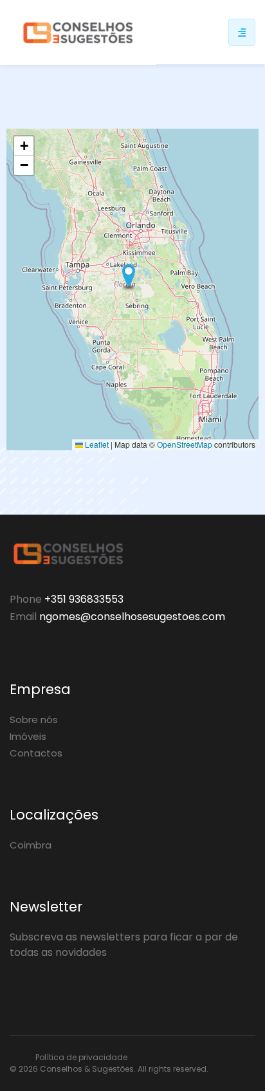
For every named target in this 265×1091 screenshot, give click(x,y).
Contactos (36, 753)
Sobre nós (34, 719)
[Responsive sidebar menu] (241, 32)
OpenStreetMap (184, 444)
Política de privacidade (81, 1057)
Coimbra (30, 845)
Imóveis (28, 736)
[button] (129, 276)
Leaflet (96, 444)
